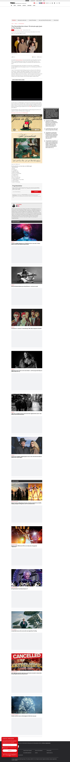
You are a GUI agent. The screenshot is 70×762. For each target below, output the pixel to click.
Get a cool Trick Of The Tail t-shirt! (45, 20)
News (13, 30)
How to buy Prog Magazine (58, 20)
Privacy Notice (14, 195)
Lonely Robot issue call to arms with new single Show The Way (52, 129)
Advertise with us (50, 752)
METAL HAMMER (39, 0)
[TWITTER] (17, 206)
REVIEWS (24, 5)
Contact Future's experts (27, 750)
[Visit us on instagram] (42, 3)
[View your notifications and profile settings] (54, 3)
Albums (16, 23)
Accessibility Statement (27, 752)
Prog (21, 30)
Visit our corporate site (46, 743)
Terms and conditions (38, 750)
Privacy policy (49, 750)
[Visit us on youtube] (44, 3)
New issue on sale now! (22, 20)
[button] (58, 3)
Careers (36, 752)
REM (30, 106)
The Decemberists (21, 23)
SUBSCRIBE (29, 5)
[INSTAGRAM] (19, 206)
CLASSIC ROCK (33, 0)
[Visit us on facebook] (39, 3)
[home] (11, 5)
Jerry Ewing (17, 30)
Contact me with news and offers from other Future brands (10, 748)
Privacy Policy (13, 754)
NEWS (15, 5)
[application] (26, 89)
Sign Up (9, 750)
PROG (44, 0)
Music (12, 23)
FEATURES (19, 5)
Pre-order (19, 112)
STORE (34, 5)
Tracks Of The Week (32, 20)
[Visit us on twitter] (41, 3)
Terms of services (24, 194)
